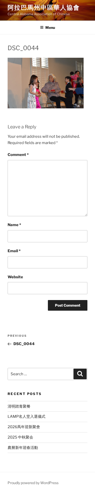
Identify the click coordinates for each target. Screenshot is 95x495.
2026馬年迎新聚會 (24, 427)
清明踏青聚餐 (19, 406)
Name (14, 225)
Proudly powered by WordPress (33, 483)
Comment (18, 154)
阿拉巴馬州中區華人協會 (44, 7)
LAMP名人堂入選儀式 (26, 416)
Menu (50, 27)
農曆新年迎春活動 (23, 447)
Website (15, 277)
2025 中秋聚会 (20, 437)
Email (14, 251)
